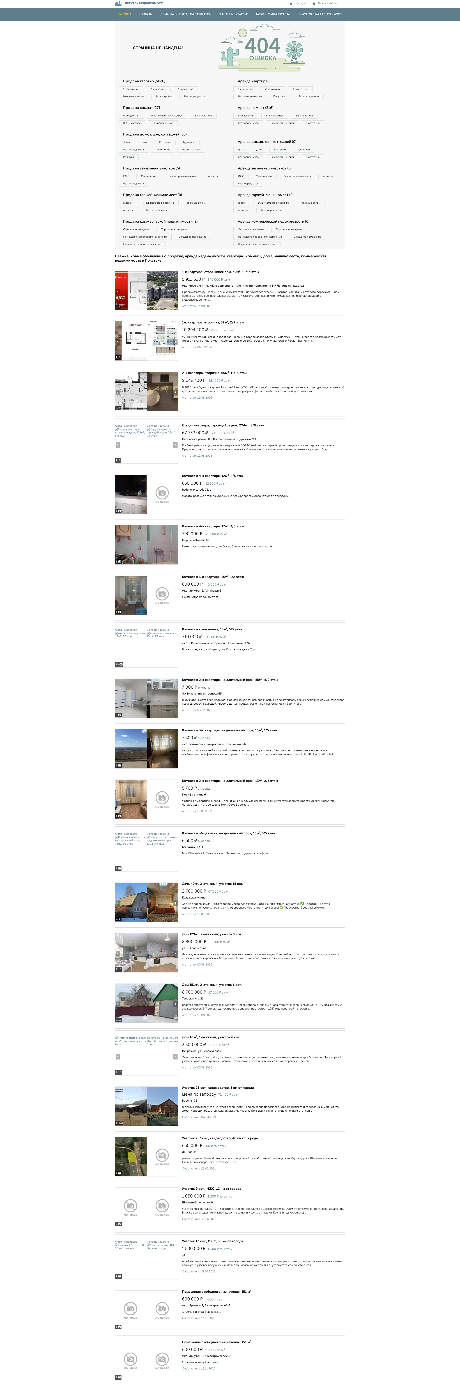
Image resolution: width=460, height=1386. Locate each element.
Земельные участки (233, 14)
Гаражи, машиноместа (273, 14)
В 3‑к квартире (132, 123)
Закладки (301, 3)
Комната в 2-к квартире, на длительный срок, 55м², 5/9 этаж (230, 680)
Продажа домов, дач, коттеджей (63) (155, 134)
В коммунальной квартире (167, 115)
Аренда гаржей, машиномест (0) (266, 195)
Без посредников (194, 96)
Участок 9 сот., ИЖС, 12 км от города (211, 1188)
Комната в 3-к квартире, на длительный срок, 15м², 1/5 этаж (229, 730)
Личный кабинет (329, 3)
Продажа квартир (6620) (144, 81)
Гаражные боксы (195, 203)
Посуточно (280, 96)
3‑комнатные (185, 89)
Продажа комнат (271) (142, 108)
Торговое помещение (174, 229)
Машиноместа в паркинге (158, 203)
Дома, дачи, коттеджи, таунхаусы (185, 14)
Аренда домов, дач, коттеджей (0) (267, 142)
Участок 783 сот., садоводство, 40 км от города (220, 1138)
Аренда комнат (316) (255, 108)
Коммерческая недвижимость (320, 14)
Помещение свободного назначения (145, 237)
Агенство (213, 176)
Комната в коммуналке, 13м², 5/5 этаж (212, 629)
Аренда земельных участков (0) (265, 168)
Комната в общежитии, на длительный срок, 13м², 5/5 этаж (228, 833)
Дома (126, 142)
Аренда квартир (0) (254, 81)
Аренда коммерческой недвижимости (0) (273, 222)
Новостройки (164, 96)
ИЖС (126, 176)
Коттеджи (165, 142)
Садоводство (149, 176)
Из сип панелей (191, 149)
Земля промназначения (182, 176)
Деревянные (163, 149)
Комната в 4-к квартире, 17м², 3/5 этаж (213, 526)
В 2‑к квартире (203, 115)
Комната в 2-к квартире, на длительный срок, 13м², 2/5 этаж (230, 781)
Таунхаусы (189, 142)
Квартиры (124, 14)
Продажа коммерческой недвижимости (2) (160, 222)
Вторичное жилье (133, 96)
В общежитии (131, 115)
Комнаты (146, 14)
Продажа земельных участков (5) (151, 168)
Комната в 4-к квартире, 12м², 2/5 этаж (213, 476)
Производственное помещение (142, 244)
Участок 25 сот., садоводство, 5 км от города (218, 1088)
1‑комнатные (131, 89)
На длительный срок (250, 96)
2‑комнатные (158, 89)
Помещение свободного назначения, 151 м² (216, 1291)
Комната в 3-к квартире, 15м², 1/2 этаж (213, 577)
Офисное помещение (136, 229)
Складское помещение (192, 237)
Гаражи (127, 203)
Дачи (144, 142)
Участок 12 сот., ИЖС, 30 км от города (212, 1241)
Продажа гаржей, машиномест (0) (152, 195)
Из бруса (128, 157)
